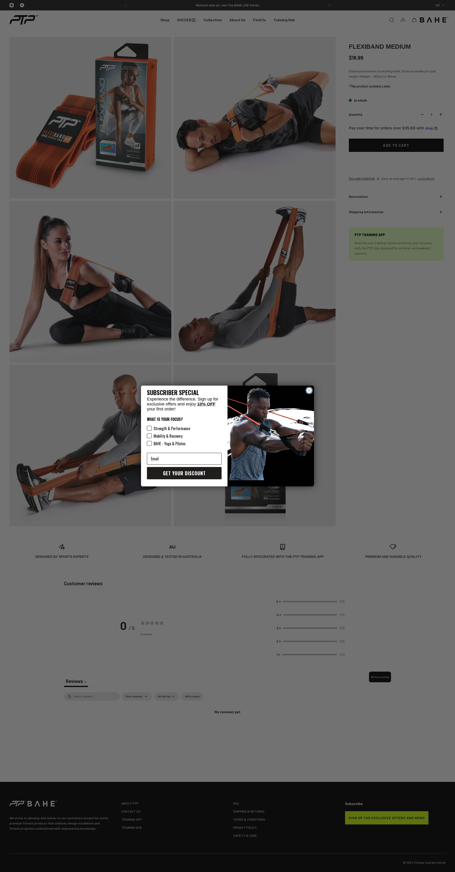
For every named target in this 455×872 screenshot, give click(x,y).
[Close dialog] (309, 390)
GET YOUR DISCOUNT (184, 473)
